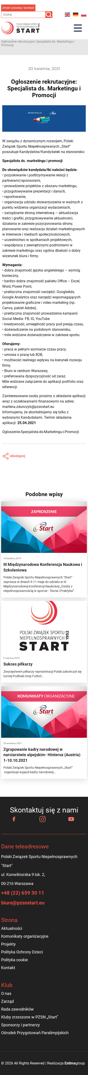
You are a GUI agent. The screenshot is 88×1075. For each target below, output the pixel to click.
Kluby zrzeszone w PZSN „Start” (29, 1017)
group (75, 1063)
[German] (76, 14)
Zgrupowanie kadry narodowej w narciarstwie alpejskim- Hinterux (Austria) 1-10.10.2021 (41, 755)
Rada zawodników (17, 1009)
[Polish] (84, 14)
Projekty (8, 944)
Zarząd (7, 1001)
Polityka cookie (14, 959)
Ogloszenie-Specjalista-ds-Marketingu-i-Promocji (40, 432)
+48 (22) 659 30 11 (22, 893)
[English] (68, 14)
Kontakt (8, 967)
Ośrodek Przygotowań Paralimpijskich (35, 1032)
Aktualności (11, 928)
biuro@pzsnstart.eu (22, 903)
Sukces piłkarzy (17, 664)
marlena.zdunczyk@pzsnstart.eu (28, 407)
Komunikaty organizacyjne (25, 936)
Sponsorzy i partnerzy (20, 1024)
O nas (6, 993)
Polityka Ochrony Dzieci (22, 952)
